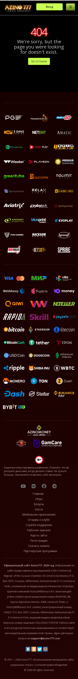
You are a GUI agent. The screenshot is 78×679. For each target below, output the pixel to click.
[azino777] (34, 486)
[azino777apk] (54, 486)
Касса (39, 509)
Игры (38, 499)
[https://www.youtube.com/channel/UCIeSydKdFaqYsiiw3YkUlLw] (23, 486)
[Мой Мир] (45, 649)
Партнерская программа (40, 551)
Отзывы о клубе (39, 520)
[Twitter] (39, 649)
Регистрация (38, 540)
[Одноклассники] (33, 649)
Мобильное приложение (39, 514)
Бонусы (39, 504)
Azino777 (36, 565)
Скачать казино (39, 546)
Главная (38, 494)
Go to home (39, 61)
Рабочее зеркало (39, 530)
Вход (49, 7)
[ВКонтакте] (28, 649)
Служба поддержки (39, 525)
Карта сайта (38, 535)
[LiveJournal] (51, 649)
